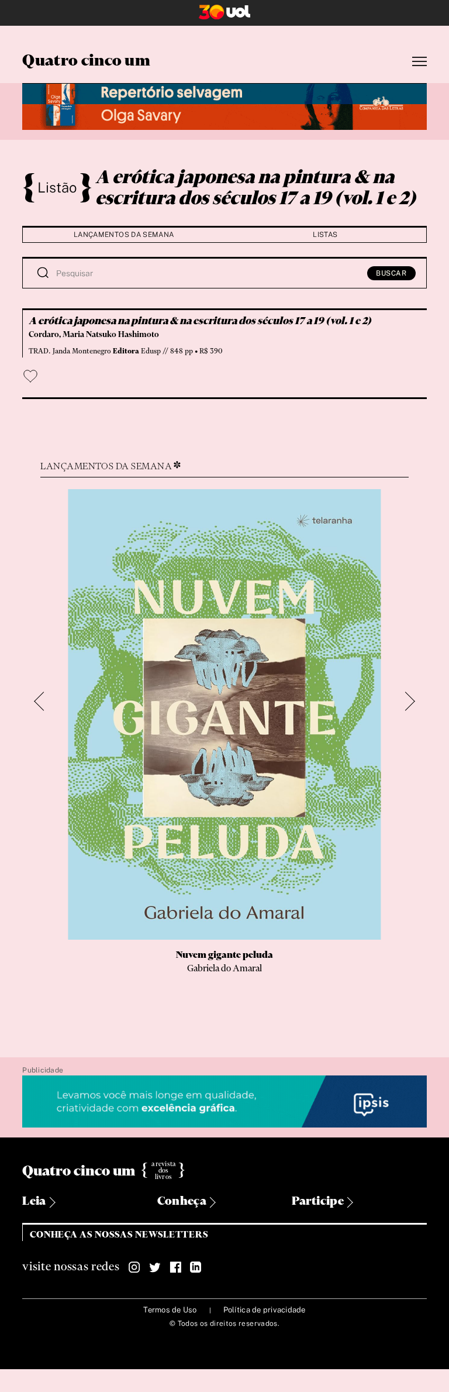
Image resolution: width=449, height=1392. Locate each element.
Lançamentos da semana (124, 235)
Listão (57, 187)
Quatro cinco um (86, 61)
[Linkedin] (196, 1267)
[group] (224, 754)
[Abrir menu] (419, 62)
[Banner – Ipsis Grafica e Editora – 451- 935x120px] (224, 1102)
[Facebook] (175, 1267)
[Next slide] (405, 702)
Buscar (391, 273)
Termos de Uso (169, 1310)
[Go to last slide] (44, 702)
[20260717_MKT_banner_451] (224, 105)
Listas (325, 235)
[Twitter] (155, 1267)
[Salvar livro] (30, 376)
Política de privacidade (264, 1310)
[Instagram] (134, 1267)
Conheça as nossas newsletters (119, 1235)
